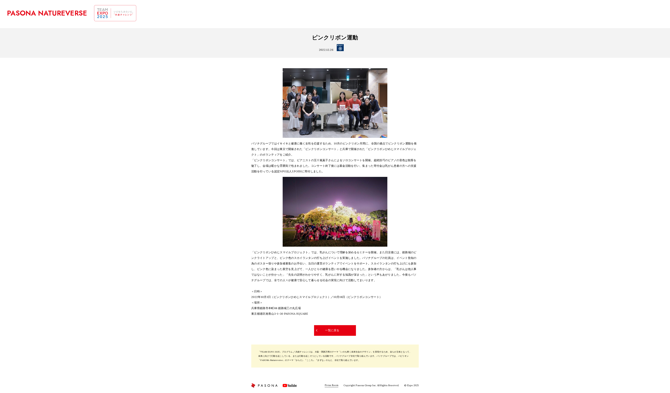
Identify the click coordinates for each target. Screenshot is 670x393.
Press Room (331, 385)
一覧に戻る (332, 330)
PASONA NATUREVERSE (47, 13)
